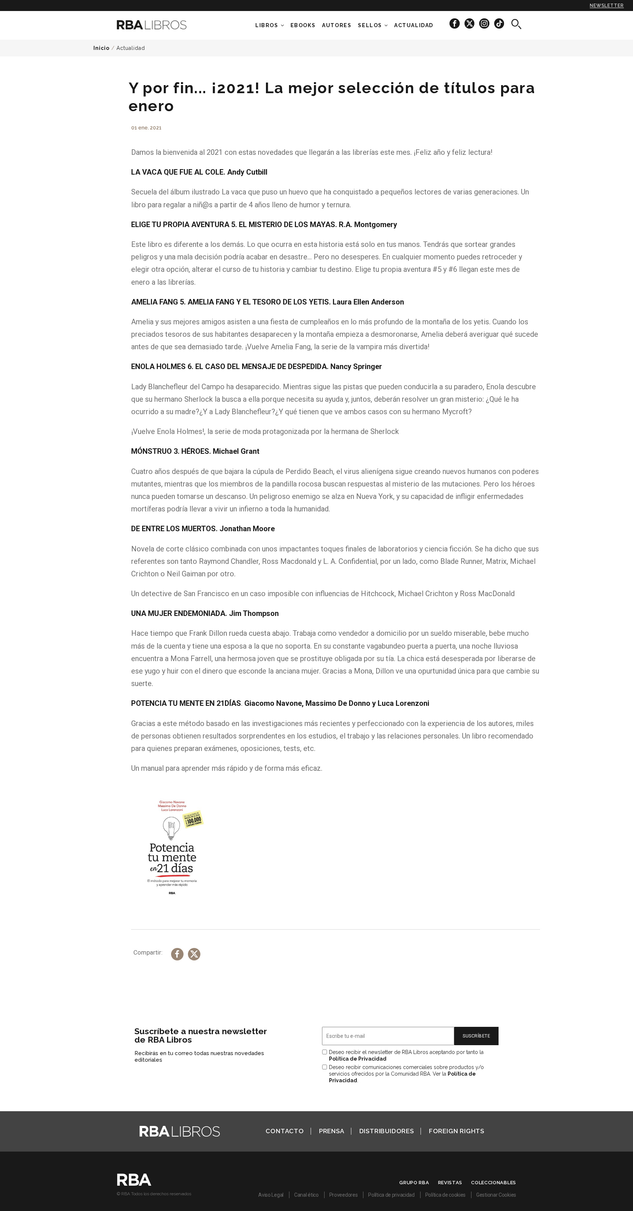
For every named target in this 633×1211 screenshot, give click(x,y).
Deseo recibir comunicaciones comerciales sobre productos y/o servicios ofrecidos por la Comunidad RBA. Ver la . (406, 1073)
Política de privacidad (391, 1195)
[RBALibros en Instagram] (485, 23)
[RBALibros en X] (469, 23)
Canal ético (306, 1195)
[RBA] (134, 1184)
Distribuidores (386, 1131)
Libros (266, 25)
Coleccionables (493, 1182)
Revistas (450, 1182)
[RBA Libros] (162, 24)
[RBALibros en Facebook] (455, 23)
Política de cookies (445, 1195)
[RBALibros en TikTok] (499, 23)
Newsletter (607, 5)
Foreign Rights (456, 1131)
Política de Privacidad (357, 1059)
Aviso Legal (271, 1195)
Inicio (101, 48)
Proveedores (343, 1195)
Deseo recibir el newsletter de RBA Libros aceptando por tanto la (406, 1055)
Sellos (370, 25)
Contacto (285, 1131)
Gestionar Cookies (496, 1195)
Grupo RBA (414, 1182)
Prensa (331, 1131)
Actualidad (130, 48)
